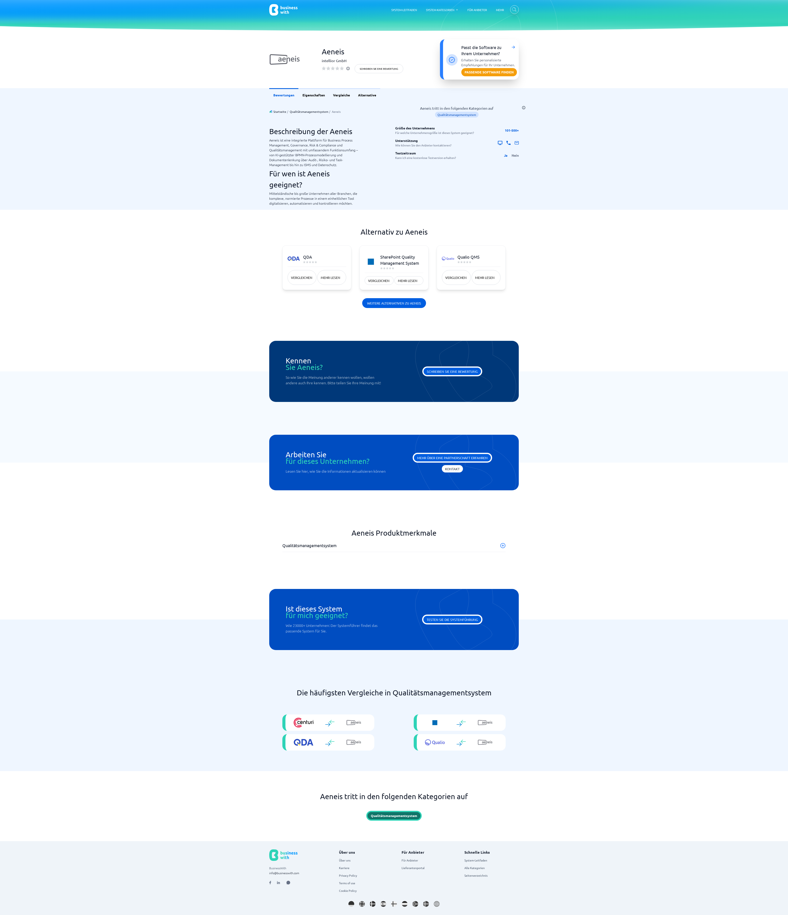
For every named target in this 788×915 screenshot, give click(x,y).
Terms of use (347, 883)
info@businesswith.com (284, 873)
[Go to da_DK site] (373, 904)
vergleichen (301, 277)
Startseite (279, 111)
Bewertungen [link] (283, 95)
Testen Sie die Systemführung (452, 619)
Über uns (344, 860)
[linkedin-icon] (278, 882)
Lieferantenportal (413, 868)
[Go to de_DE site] (351, 904)
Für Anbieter (410, 860)
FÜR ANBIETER (477, 10)
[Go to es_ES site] (383, 904)
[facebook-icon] (270, 882)
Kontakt (452, 469)
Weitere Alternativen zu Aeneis (394, 303)
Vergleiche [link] (341, 95)
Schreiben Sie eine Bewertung (379, 68)
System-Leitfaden (475, 860)
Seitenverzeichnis (476, 875)
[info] (348, 68)
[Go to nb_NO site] (415, 904)
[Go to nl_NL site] (405, 904)
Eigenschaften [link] (313, 95)
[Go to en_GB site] (362, 904)
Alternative (367, 95)
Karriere (344, 868)
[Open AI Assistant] (288, 882)
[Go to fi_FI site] (394, 904)
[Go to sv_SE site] (426, 904)
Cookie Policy (348, 890)
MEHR (500, 10)
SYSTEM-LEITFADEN (404, 10)
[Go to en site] (437, 904)
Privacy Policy (348, 875)
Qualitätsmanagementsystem (309, 111)
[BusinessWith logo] (283, 10)
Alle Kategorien (474, 868)
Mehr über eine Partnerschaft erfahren (452, 458)
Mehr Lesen (330, 277)
